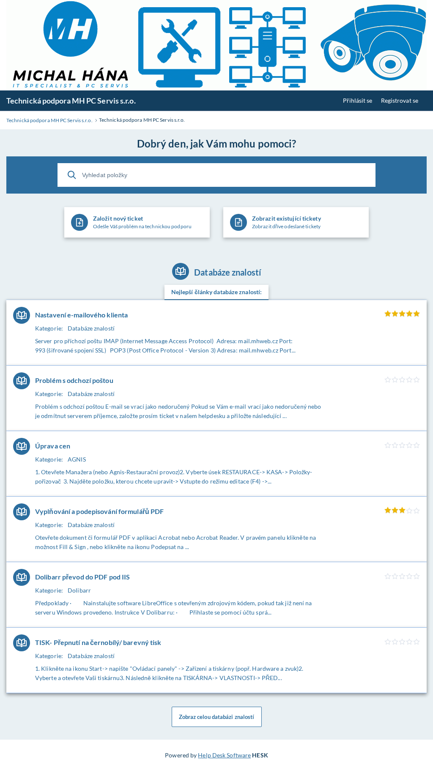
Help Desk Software (224, 755)
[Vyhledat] (72, 175)
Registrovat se (399, 100)
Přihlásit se (357, 100)
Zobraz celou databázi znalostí (217, 716)
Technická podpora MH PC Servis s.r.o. (71, 100)
